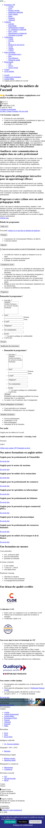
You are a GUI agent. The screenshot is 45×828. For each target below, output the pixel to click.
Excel (10, 8)
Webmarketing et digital (16, 27)
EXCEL (11, 41)
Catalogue (7, 22)
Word (6, 735)
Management (8, 767)
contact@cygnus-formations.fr (12, 810)
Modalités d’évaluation (7, 414)
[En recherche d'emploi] (11, 306)
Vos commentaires (10, 330)
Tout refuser (22, 822)
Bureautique (12, 26)
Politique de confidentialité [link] (23, 825)
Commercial (8, 769)
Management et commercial (17, 33)
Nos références (13, 58)
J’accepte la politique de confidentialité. (20, 336)
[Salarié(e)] (11, 302)
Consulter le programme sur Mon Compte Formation (9, 110)
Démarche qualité (14, 60)
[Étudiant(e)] (11, 308)
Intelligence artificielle (15, 12)
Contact (6, 69)
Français (7, 720)
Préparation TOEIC (10, 718)
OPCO (10, 66)
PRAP (6, 780)
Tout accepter (10, 822)
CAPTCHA (8, 338)
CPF (9, 64)
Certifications (8, 37)
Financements (8, 62)
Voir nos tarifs (23, 111)
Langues (11, 24)
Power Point (8, 737)
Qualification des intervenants (10, 346)
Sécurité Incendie (10, 778)
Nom (6, 315)
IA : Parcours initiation (11, 744)
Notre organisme (9, 52)
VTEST (11, 50)
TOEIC (10, 39)
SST (5, 776)
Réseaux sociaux (13, 10)
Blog (10, 56)
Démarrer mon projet (7, 705)
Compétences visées (7, 264)
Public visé (4, 226)
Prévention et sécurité (15, 35)
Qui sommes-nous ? (14, 54)
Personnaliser (35, 822)
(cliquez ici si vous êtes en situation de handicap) (24, 230)
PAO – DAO (12, 31)
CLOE (10, 47)
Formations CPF (9, 5)
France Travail (13, 68)
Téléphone (8, 326)
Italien (10, 16)
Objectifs (3, 245)
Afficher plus (4, 218)
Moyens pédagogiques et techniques (12, 404)
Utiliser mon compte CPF (8, 448)
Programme (4, 292)
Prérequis (4, 235)
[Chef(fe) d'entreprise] (11, 304)
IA (9, 43)
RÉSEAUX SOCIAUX (16, 45)
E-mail (6, 321)
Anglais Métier (9, 79)
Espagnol (11, 18)
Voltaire (11, 48)
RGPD (6, 334)
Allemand (11, 20)
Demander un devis (23, 448)
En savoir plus (4, 461)
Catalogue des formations (12, 77)
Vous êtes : (8, 300)
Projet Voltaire (13, 14)
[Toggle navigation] (4, 1)
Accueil (6, 75)
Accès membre (9, 71)
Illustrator (7, 751)
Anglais (11, 7)
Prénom (26, 317)
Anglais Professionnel (11, 714)
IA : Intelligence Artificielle (17, 29)
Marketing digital (9, 760)
